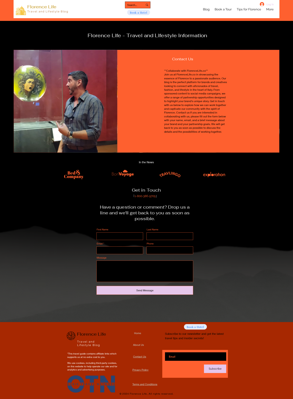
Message (101, 257)
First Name (102, 229)
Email (100, 243)
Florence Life (41, 7)
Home (137, 333)
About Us (138, 344)
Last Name (152, 229)
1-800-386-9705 (145, 196)
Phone (150, 243)
